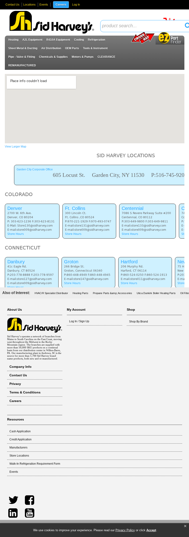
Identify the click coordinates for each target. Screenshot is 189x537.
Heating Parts (80, 293)
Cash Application (20, 431)
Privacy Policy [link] (125, 530)
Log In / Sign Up (79, 321)
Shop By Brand (138, 321)
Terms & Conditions (25, 392)
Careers (61, 4)
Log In (76, 4)
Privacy (15, 384)
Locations (29, 4)
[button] (185, 526)
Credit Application (20, 439)
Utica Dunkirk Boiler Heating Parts (156, 293)
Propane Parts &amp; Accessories (112, 293)
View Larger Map (15, 146)
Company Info (20, 366)
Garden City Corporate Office (35, 169)
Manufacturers (18, 447)
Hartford (129, 261)
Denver (14, 208)
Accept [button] (151, 530)
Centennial (132, 208)
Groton (71, 261)
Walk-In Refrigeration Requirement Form (34, 463)
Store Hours (15, 234)
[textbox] (144, 26)
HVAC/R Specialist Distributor (51, 293)
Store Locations (19, 455)
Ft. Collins (75, 208)
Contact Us (12, 4)
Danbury (16, 261)
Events (43, 4)
